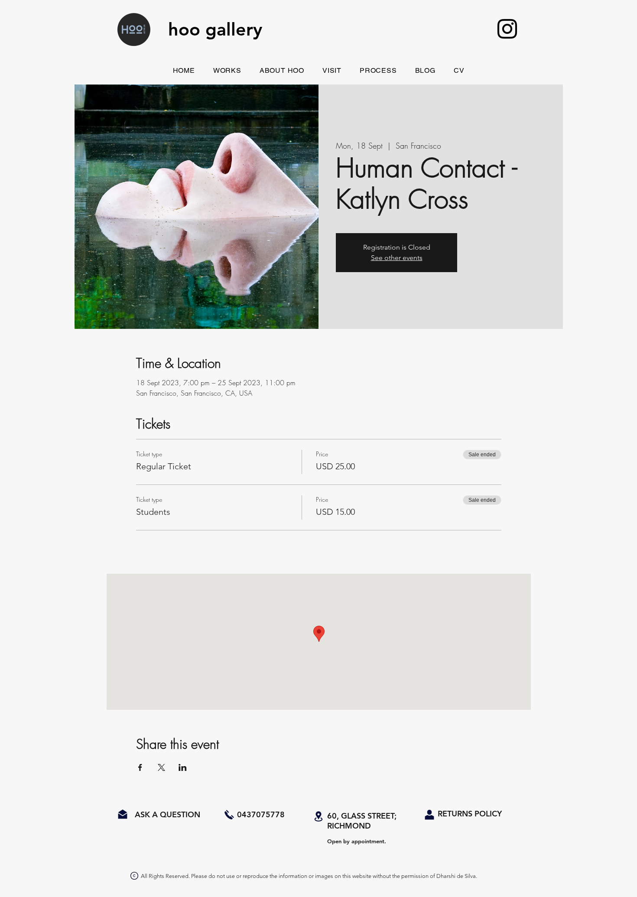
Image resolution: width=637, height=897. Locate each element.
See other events (396, 258)
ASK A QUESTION (166, 814)
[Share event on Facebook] (140, 767)
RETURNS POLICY (470, 814)
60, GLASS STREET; (361, 816)
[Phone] (229, 814)
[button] (227, 70)
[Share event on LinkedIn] (183, 767)
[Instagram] (507, 29)
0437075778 (261, 814)
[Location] (318, 816)
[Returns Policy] (429, 815)
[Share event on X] (161, 767)
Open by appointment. (356, 841)
